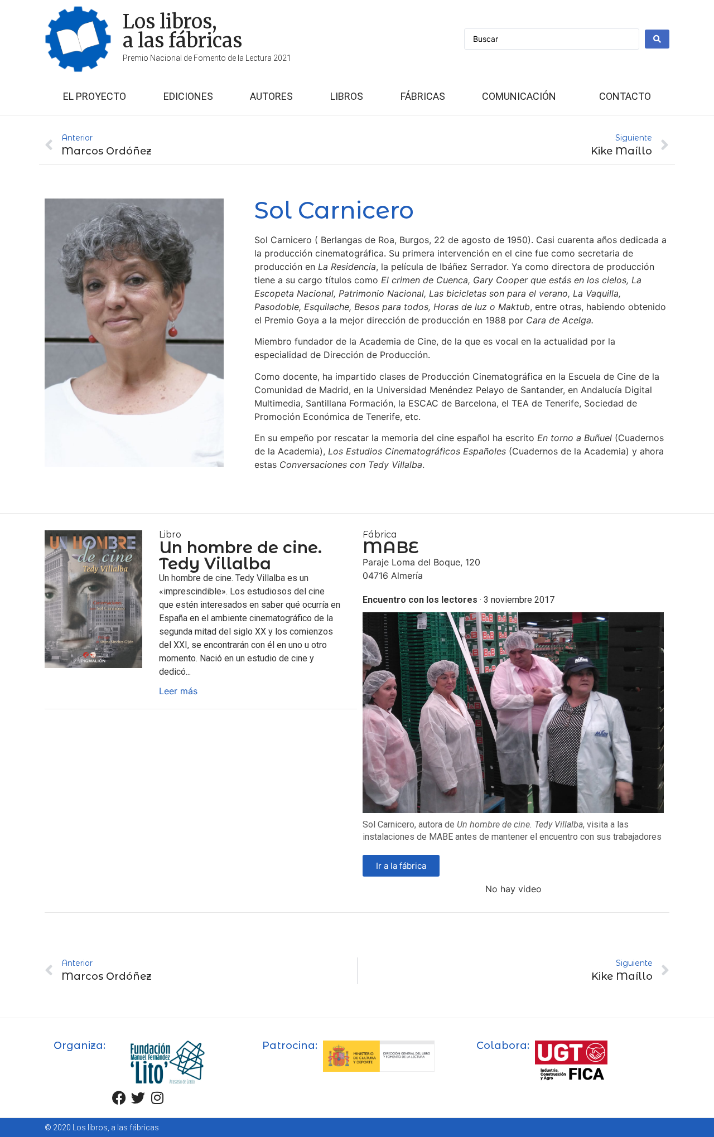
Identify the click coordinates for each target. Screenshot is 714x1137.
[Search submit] (657, 39)
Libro (170, 534)
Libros (346, 96)
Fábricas (423, 96)
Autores (271, 96)
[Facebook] (119, 1098)
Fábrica (380, 534)
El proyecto (94, 96)
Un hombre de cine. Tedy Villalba (240, 555)
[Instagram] (157, 1098)
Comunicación (519, 96)
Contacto (625, 96)
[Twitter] (138, 1098)
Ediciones (188, 96)
